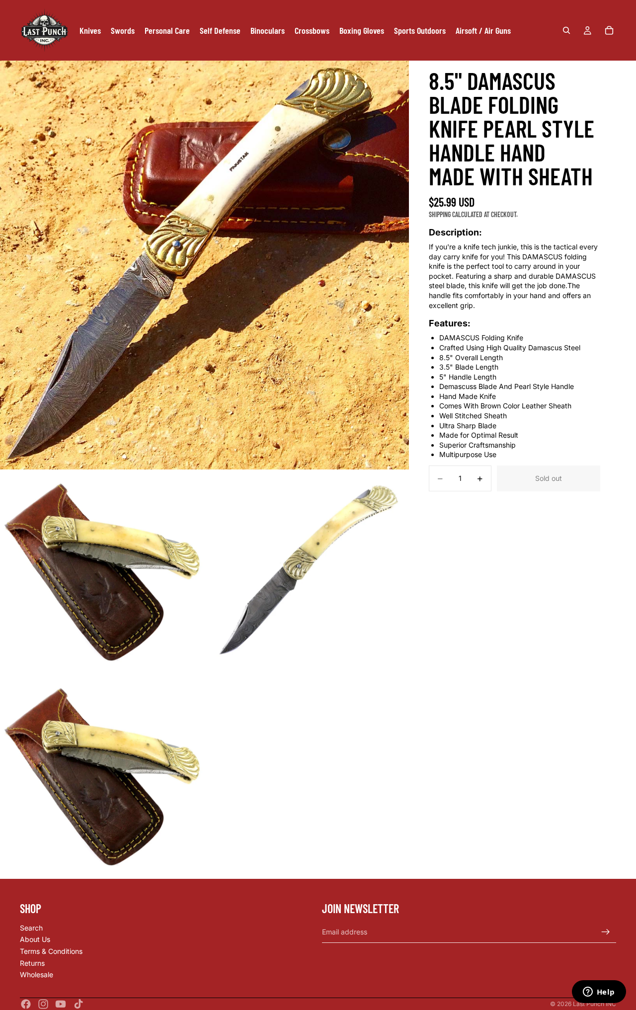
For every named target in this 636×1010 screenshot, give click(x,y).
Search (31, 928)
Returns (32, 963)
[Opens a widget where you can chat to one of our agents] (598, 992)
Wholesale (36, 975)
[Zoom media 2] (102, 572)
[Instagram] (43, 1004)
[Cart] (609, 30)
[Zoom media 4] (102, 777)
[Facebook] (26, 1004)
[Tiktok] (78, 1004)
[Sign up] (605, 932)
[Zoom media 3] (307, 572)
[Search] (566, 30)
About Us (35, 939)
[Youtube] (61, 1004)
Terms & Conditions (51, 951)
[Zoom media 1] (204, 265)
